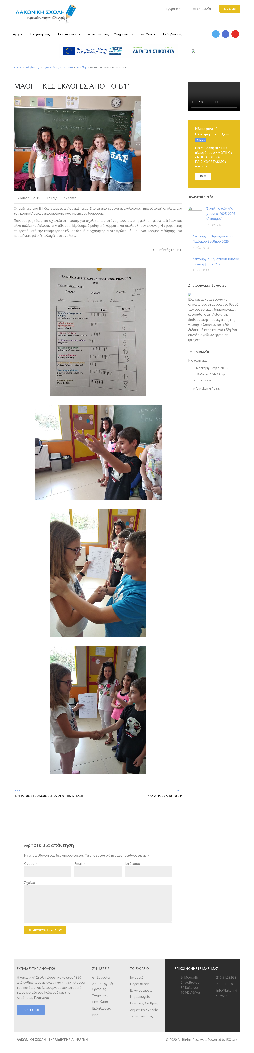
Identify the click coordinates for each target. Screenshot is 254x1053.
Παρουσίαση (139, 984)
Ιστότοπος (133, 863)
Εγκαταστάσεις (97, 34)
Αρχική (19, 34)
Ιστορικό (137, 977)
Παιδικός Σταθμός (144, 1003)
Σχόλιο (29, 882)
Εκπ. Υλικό (147, 34)
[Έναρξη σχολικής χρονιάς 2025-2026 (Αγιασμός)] (195, 213)
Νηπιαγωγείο (140, 996)
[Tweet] (171, 810)
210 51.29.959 (226, 977)
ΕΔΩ (203, 176)
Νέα (95, 1015)
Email (79, 863)
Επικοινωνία (201, 9)
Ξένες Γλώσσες (141, 1016)
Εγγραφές (173, 9)
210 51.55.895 (226, 984)
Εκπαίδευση (67, 34)
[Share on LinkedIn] (179, 810)
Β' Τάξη (52, 198)
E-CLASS (230, 8)
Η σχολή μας (40, 34)
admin (72, 198)
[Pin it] (175, 810)
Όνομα (30, 863)
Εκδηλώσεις (172, 34)
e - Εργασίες (101, 977)
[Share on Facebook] (166, 810)
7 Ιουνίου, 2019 (29, 198)
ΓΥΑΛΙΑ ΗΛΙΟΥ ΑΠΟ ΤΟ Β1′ (164, 796)
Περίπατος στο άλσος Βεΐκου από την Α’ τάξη (48, 796)
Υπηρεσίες (122, 34)
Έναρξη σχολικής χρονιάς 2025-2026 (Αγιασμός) (220, 213)
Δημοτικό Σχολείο (144, 1010)
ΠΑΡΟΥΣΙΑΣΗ (30, 1009)
